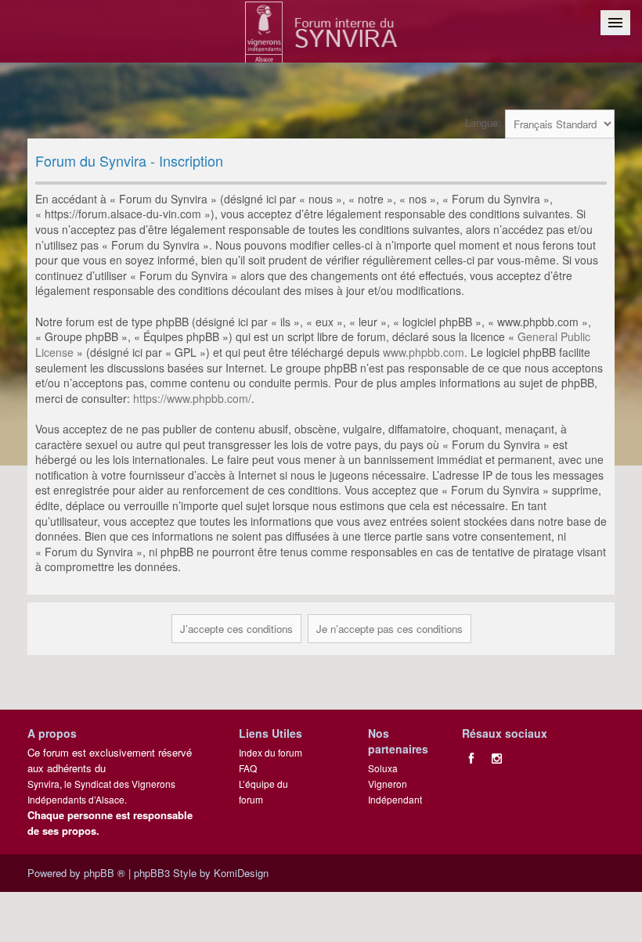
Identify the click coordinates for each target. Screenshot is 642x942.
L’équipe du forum (263, 791)
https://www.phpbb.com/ (192, 398)
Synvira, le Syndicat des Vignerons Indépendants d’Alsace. (101, 791)
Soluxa (383, 768)
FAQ (248, 768)
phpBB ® (104, 872)
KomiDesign (241, 872)
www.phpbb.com (423, 352)
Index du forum (270, 752)
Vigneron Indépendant (395, 791)
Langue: (483, 122)
